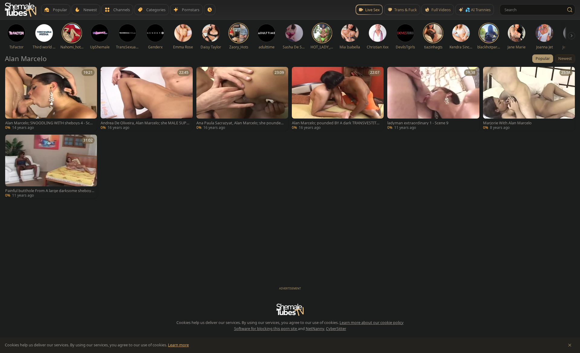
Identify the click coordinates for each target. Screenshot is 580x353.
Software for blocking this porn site (266, 328)
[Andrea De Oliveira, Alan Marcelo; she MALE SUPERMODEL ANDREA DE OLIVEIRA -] (146, 99)
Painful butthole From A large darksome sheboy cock (49, 191)
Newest (565, 58)
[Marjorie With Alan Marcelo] (529, 99)
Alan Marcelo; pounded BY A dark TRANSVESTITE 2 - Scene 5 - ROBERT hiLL (335, 123)
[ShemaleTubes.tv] (20, 10)
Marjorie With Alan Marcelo (507, 123)
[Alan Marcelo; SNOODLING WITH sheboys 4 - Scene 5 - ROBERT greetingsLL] (51, 99)
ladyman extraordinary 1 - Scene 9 (417, 123)
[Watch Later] (209, 9)
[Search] (570, 10)
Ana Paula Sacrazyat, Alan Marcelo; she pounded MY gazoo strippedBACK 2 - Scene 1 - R (239, 123)
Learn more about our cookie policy (372, 322)
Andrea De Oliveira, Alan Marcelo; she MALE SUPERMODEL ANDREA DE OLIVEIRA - (144, 123)
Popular (543, 58)
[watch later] (12, 73)
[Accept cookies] (569, 345)
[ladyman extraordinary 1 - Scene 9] (433, 99)
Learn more (178, 345)
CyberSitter (336, 328)
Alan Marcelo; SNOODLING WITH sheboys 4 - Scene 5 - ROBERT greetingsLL (49, 123)
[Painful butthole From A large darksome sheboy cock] (51, 167)
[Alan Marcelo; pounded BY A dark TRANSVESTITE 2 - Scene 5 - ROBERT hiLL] (338, 99)
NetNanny (315, 328)
